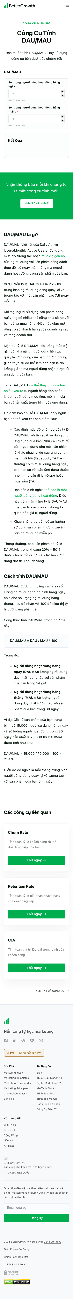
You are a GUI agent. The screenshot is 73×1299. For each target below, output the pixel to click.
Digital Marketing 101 (49, 1083)
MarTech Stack (45, 1088)
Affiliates (9, 1145)
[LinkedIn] (15, 1040)
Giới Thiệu (10, 1124)
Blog (39, 1072)
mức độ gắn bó (53, 256)
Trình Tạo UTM (46, 1093)
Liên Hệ (8, 1140)
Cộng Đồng (11, 1135)
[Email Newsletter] (41, 1040)
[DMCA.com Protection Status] (17, 1283)
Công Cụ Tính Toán (48, 1104)
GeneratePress (52, 1241)
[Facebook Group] (23, 1040)
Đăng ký (37, 1218)
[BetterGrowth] (19, 6)
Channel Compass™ (15, 1093)
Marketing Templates (16, 1077)
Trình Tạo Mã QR (47, 1098)
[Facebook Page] (6, 1040)
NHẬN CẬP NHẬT (37, 203)
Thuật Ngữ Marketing (49, 1077)
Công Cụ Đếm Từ (47, 1109)
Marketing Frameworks (17, 1083)
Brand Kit (9, 1130)
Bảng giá (9, 1098)
